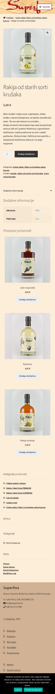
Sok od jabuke (12, 498)
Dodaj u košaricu (26, 154)
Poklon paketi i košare (16, 483)
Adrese (10, 664)
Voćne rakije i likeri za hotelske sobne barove (26, 507)
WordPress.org (9, 573)
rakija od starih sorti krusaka (30, 173)
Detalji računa (13, 670)
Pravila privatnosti (33, 690)
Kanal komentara (10, 570)
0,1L (37, 218)
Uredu (18, 690)
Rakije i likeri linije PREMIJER (18, 488)
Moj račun (11, 642)
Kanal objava (9, 567)
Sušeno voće (11, 502)
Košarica (11, 636)
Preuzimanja (13, 652)
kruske (13, 173)
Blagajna (11, 630)
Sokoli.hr (10, 618)
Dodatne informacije (13, 190)
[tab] (27, 191)
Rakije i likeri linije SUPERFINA (19, 493)
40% (37, 210)
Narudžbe (11, 647)
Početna (9, 17)
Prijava (6, 563)
